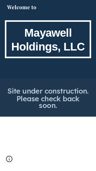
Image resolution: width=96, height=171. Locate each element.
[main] (48, 39)
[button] (9, 161)
